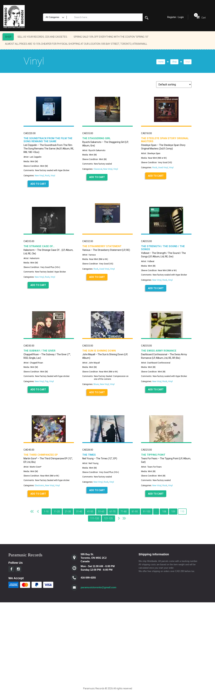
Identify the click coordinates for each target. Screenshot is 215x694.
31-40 (79, 511)
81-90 (135, 511)
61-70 (113, 511)
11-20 (57, 511)
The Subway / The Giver (39, 350)
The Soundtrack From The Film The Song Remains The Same (48, 140)
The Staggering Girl (96, 138)
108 (164, 511)
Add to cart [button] (38, 183)
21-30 (68, 511)
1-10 (46, 511)
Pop (46, 381)
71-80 (124, 511)
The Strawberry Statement (101, 246)
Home (160, 62)
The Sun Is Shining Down (99, 350)
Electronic (39, 485)
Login (181, 17)
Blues (96, 384)
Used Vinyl (163, 167)
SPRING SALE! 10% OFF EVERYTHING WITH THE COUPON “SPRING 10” (111, 36)
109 (173, 511)
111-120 (94, 518)
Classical (98, 169)
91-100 (146, 511)
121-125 (108, 518)
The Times (89, 454)
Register (171, 17)
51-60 (101, 511)
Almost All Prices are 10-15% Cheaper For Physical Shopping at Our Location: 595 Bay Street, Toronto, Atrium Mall (76, 43)
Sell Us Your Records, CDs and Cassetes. (42, 36)
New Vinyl (39, 175)
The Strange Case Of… (39, 246)
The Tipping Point (153, 454)
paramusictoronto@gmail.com (98, 587)
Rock (47, 175)
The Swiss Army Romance (158, 350)
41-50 (90, 511)
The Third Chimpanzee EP (41, 454)
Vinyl (53, 175)
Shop (8, 36)
